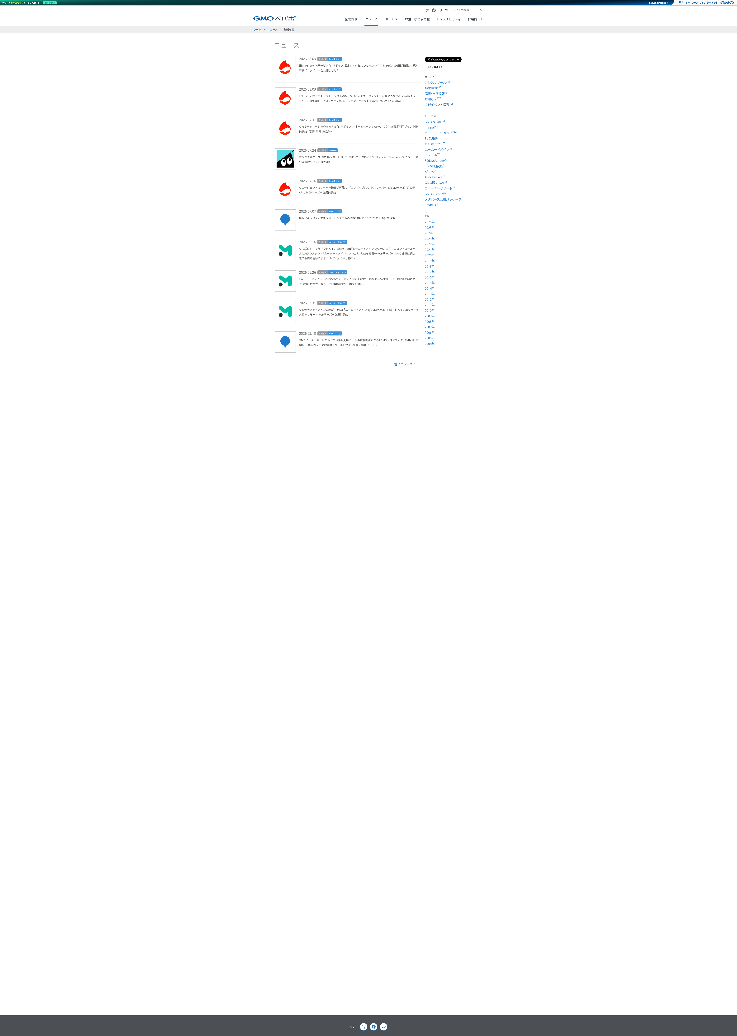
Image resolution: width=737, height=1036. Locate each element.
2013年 (430, 294)
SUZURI (333, 150)
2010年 (430, 310)
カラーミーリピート (440, 188)
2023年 (430, 239)
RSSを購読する (435, 67)
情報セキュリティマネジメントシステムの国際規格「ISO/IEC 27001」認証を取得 (347, 218)
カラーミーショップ (440, 133)
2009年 (430, 316)
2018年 (430, 266)
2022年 (430, 244)
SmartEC (431, 205)
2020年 (430, 255)
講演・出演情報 (437, 94)
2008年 (430, 322)
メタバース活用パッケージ (444, 199)
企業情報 (351, 19)
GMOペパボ (335, 211)
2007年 (430, 327)
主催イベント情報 (439, 104)
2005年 (430, 338)
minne (431, 127)
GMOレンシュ (435, 194)
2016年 (430, 277)
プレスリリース (437, 82)
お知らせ (322, 58)
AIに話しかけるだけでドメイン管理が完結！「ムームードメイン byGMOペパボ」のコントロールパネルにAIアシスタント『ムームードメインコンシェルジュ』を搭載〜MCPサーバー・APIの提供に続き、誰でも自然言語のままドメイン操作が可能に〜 (358, 253)
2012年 (430, 299)
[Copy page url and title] (384, 1027)
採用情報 (474, 19)
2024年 (430, 233)
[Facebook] (434, 10)
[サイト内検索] (482, 10)
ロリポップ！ (335, 58)
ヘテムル (432, 155)
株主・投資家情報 (417, 19)
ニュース (371, 19)
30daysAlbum (436, 161)
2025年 (430, 228)
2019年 (430, 261)
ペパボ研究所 (435, 166)
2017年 (430, 272)
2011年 (430, 305)
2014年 (430, 288)
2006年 (430, 332)
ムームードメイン (337, 241)
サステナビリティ (449, 19)
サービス (391, 19)
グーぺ (431, 172)
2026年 (430, 222)
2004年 (430, 344)
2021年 (430, 250)
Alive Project (435, 177)
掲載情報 (433, 88)
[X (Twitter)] (428, 10)
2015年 (430, 283)
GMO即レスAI (436, 183)
